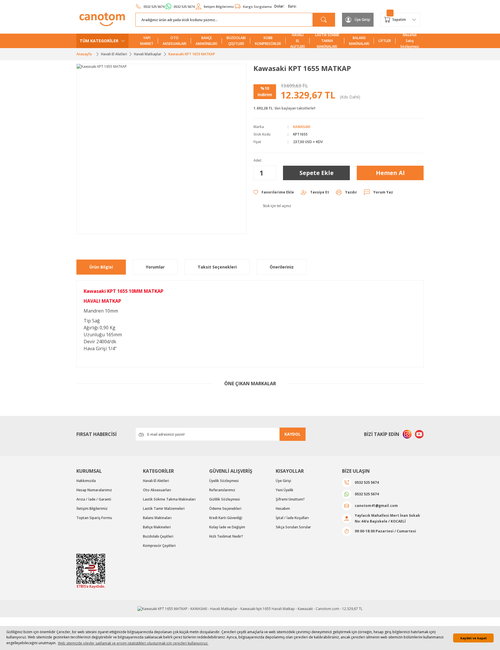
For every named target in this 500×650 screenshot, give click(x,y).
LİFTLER (384, 40)
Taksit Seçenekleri (217, 267)
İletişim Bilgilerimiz (92, 508)
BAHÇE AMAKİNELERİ (206, 40)
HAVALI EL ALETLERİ (297, 41)
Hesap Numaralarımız (94, 490)
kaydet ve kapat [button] (473, 638)
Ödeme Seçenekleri (225, 508)
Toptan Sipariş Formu (94, 517)
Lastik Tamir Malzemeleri (164, 508)
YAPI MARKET (146, 40)
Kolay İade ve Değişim (227, 527)
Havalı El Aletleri (156, 480)
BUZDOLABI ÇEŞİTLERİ (236, 40)
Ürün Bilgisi (101, 267)
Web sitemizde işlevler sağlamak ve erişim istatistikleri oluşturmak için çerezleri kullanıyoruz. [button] (133, 643)
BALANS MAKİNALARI (359, 40)
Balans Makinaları (157, 517)
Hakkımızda (86, 480)
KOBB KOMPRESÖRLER (268, 40)
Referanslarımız (222, 490)
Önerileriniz (282, 267)
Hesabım (283, 508)
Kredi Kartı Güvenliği (225, 517)
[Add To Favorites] (273, 192)
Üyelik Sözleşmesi (224, 480)
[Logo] (102, 19)
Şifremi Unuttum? (290, 499)
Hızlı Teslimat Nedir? (226, 536)
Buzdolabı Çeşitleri (158, 536)
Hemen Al (390, 173)
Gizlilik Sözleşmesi (224, 499)
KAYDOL (292, 434)
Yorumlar (155, 267)
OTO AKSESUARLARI (174, 40)
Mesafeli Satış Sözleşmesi (409, 41)
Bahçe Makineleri (157, 527)
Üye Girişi (283, 480)
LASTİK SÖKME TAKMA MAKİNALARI (327, 41)
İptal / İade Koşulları (292, 517)
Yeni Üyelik (284, 490)
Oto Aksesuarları (157, 490)
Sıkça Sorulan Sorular (293, 527)
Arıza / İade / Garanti (93, 499)
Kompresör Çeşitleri (159, 545)
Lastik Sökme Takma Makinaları (169, 499)
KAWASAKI (301, 126)
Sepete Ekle (316, 173)
